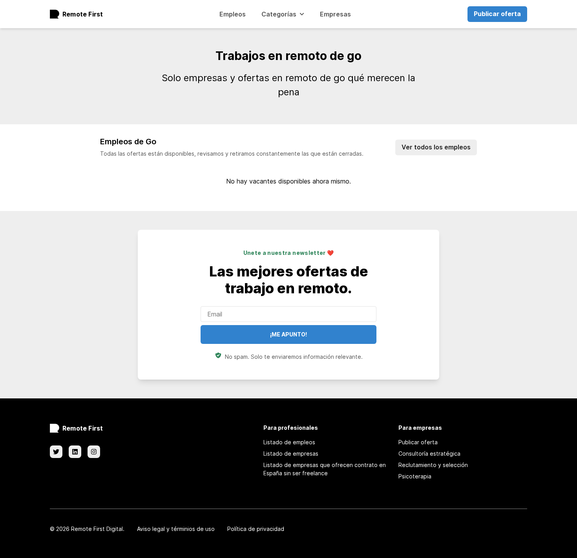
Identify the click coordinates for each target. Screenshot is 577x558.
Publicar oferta (497, 14)
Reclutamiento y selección (433, 465)
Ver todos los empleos (436, 147)
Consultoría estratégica (429, 453)
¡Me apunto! (288, 334)
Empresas (335, 14)
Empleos (232, 14)
